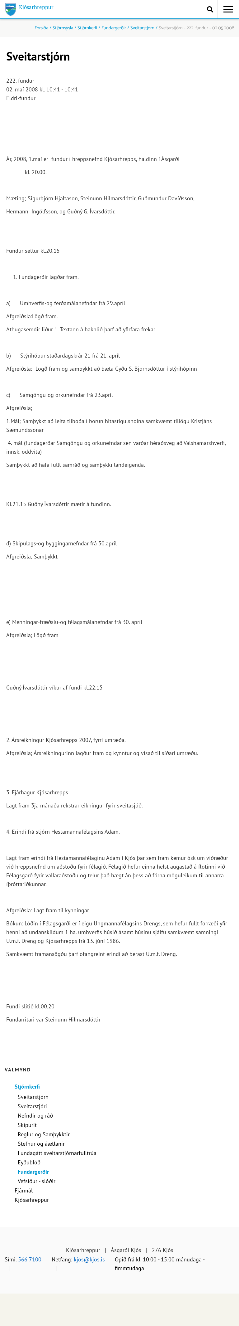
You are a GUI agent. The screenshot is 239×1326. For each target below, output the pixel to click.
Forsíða (41, 28)
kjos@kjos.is (89, 1259)
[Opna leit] (210, 9)
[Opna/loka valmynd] (228, 9)
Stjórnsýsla (63, 28)
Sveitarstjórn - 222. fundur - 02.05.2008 (196, 28)
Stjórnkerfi (87, 28)
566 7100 (29, 1259)
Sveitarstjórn (142, 28)
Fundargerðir (113, 28)
